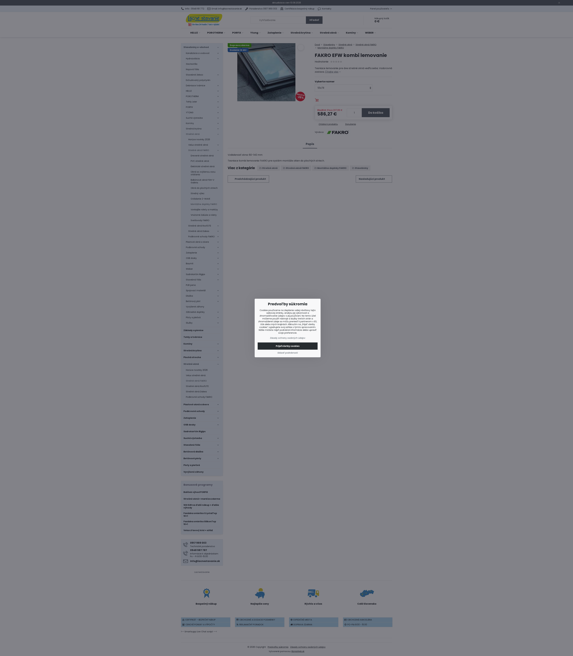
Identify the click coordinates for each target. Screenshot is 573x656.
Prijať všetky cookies (287, 346)
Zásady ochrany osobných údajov (287, 337)
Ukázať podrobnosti (287, 352)
